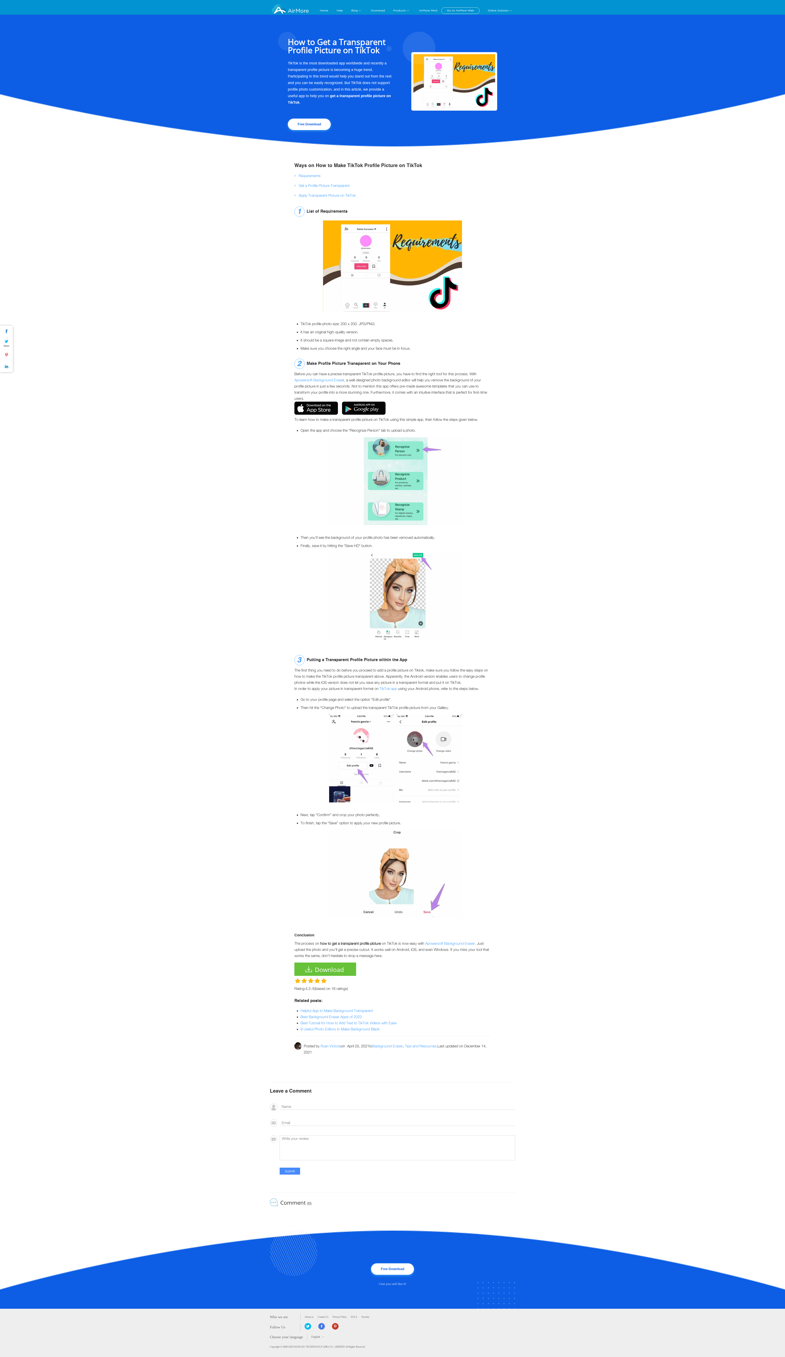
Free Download (309, 124)
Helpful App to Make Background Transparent (337, 1011)
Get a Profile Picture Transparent (324, 185)
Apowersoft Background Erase (318, 380)
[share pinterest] (335, 1326)
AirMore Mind (428, 10)
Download (378, 10)
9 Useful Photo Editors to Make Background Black (340, 1029)
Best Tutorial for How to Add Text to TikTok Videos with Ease (348, 1023)
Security (365, 1316)
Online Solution (498, 10)
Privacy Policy (340, 1316)
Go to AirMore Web (460, 10)
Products (399, 10)
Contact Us (323, 1316)
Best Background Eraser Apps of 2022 (331, 1017)
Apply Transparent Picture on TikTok (327, 195)
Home (324, 10)
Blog (354, 10)
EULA (354, 1316)
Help (339, 10)
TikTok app (388, 688)
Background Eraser (387, 1046)
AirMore (298, 11)
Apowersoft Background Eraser (450, 943)
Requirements (310, 176)
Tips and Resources (420, 1046)
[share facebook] (321, 1326)
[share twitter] (308, 1326)
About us (309, 1316)
